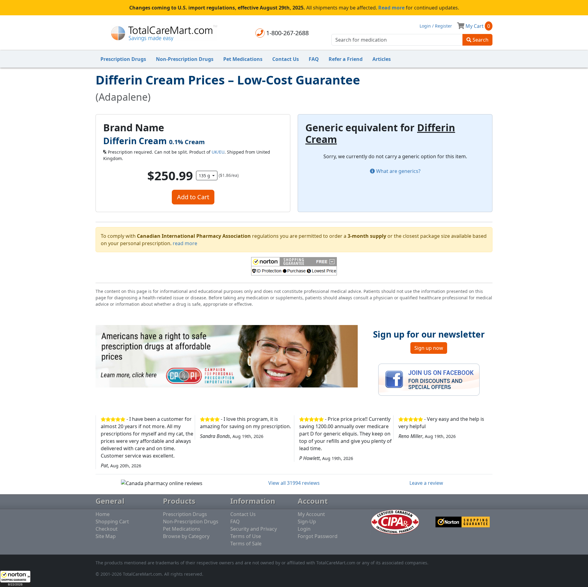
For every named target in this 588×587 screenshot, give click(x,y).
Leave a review (426, 483)
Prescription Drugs (123, 59)
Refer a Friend (346, 59)
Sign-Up (307, 521)
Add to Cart (193, 197)
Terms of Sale (246, 543)
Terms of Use (245, 536)
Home (103, 514)
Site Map (106, 536)
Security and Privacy (253, 528)
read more (185, 243)
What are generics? (397, 171)
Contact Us (285, 59)
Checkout (107, 528)
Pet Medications (242, 59)
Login (304, 528)
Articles (381, 59)
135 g (205, 175)
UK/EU (218, 152)
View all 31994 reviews (294, 483)
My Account (311, 514)
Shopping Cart (112, 521)
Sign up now (428, 348)
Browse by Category (186, 536)
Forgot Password (317, 536)
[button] (15, 578)
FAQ (314, 59)
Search (479, 39)
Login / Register (436, 26)
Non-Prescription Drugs (184, 59)
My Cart (477, 26)
